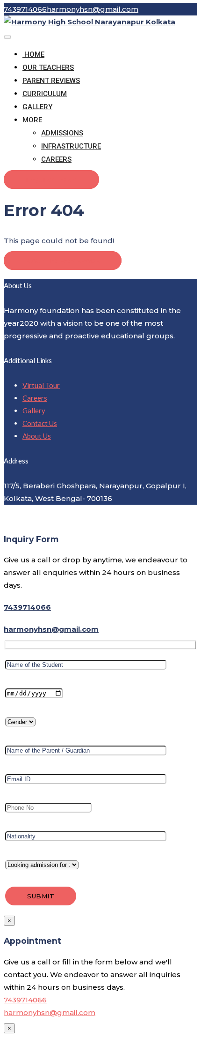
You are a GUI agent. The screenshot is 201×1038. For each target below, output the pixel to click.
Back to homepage (63, 260)
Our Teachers (48, 67)
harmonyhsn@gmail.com (51, 629)
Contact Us (39, 423)
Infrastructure (71, 146)
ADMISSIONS (62, 133)
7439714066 (27, 607)
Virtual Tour (41, 385)
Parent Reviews (51, 80)
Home (33, 54)
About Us (36, 436)
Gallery (37, 107)
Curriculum (44, 94)
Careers (56, 159)
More (32, 120)
